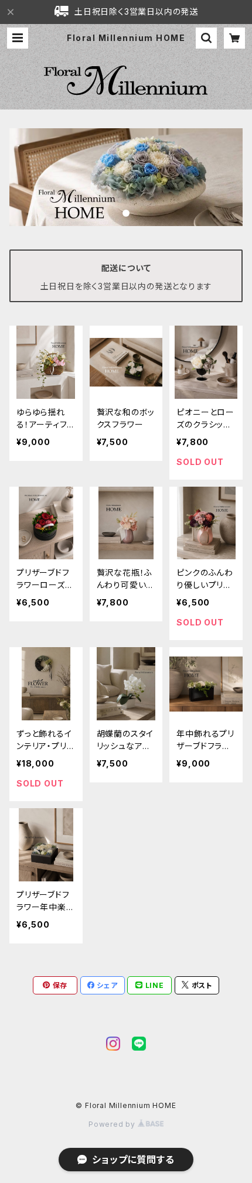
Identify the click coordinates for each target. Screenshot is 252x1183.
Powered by (113, 1124)
